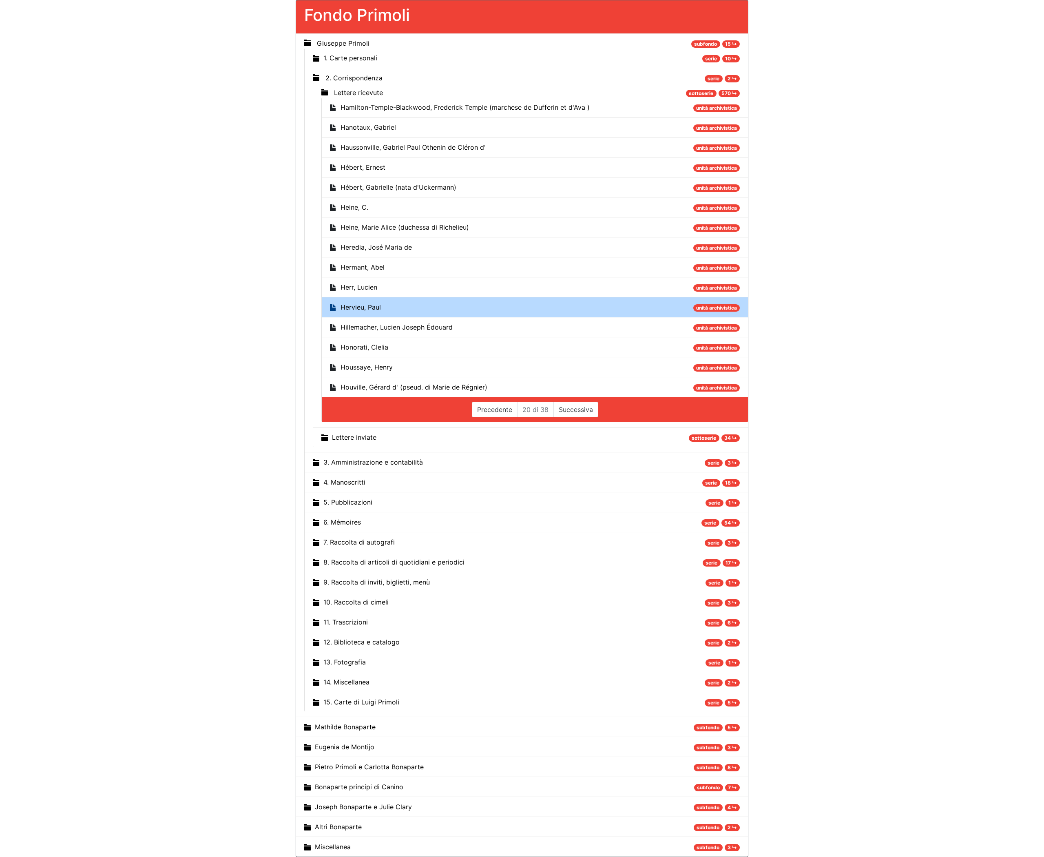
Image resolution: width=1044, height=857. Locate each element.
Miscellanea (333, 847)
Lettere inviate (354, 437)
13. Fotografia (344, 662)
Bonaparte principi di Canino (359, 787)
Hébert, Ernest (363, 167)
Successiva (576, 409)
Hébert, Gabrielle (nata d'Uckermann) (398, 187)
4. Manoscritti (344, 482)
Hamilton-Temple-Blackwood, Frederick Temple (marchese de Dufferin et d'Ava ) (465, 107)
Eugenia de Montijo (344, 747)
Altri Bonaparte (338, 827)
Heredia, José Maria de (376, 247)
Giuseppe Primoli (343, 43)
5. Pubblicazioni (347, 502)
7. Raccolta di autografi (359, 542)
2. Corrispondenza (354, 78)
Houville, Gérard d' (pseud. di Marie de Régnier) (414, 387)
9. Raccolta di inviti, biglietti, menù (376, 582)
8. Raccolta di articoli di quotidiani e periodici (393, 562)
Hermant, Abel (363, 267)
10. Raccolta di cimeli (356, 602)
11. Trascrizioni (345, 622)
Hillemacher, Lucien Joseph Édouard (397, 327)
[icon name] (307, 43)
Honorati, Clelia (364, 347)
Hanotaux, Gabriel (368, 127)
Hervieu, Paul (361, 307)
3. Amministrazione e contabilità (373, 462)
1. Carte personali (350, 58)
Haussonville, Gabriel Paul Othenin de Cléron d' (413, 147)
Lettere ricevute (358, 93)
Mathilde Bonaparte (345, 727)
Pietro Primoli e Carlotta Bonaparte (369, 767)
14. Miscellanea (346, 682)
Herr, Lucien (359, 287)
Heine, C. (354, 207)
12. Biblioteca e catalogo (361, 642)
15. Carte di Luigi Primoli (361, 702)
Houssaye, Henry (367, 367)
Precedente (494, 409)
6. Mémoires (342, 522)
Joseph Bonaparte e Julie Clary (363, 807)
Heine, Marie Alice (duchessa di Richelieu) (405, 227)
